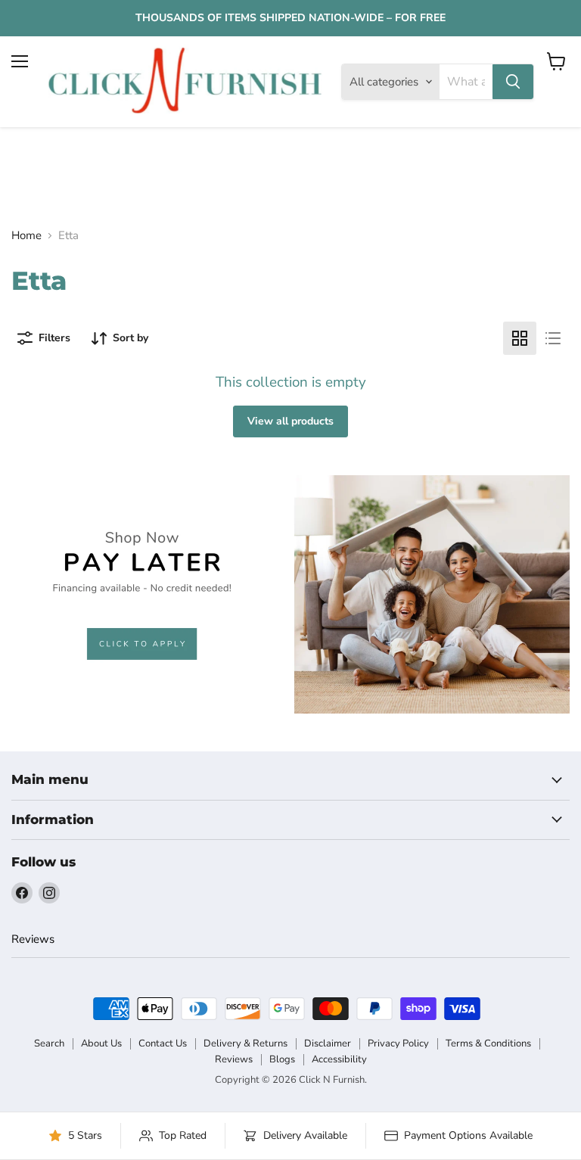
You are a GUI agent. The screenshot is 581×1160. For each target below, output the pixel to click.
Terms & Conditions (488, 1043)
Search (49, 1043)
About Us (101, 1043)
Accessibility (339, 1059)
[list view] (553, 338)
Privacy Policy (398, 1043)
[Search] (512, 81)
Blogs (282, 1059)
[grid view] (519, 338)
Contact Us (162, 1043)
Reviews (32, 939)
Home (26, 235)
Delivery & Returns (245, 1043)
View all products (290, 421)
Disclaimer (327, 1043)
